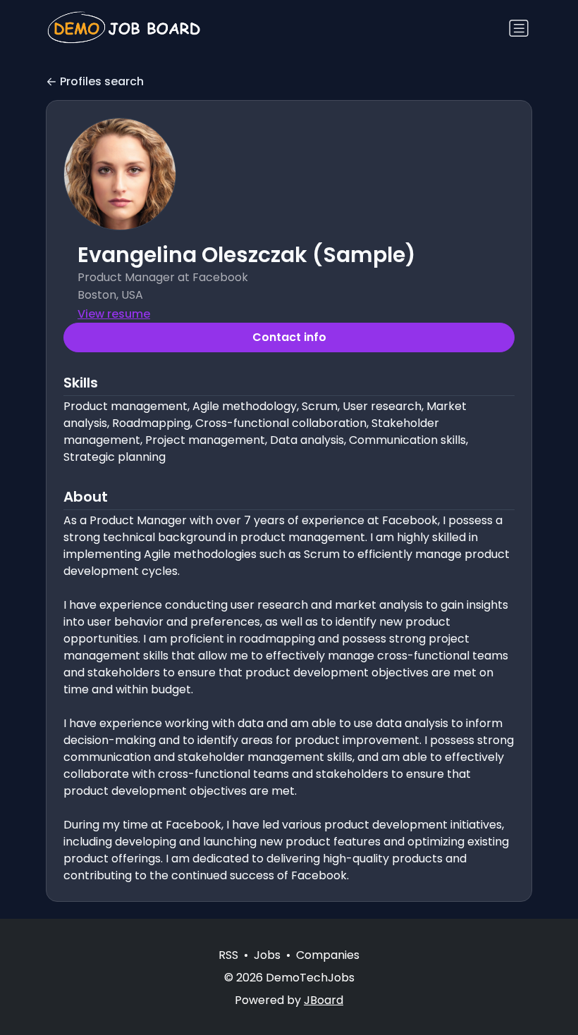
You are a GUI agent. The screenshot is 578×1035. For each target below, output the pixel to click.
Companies (327, 955)
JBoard (323, 1000)
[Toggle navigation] (518, 28)
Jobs (267, 955)
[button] (119, 174)
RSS (228, 955)
